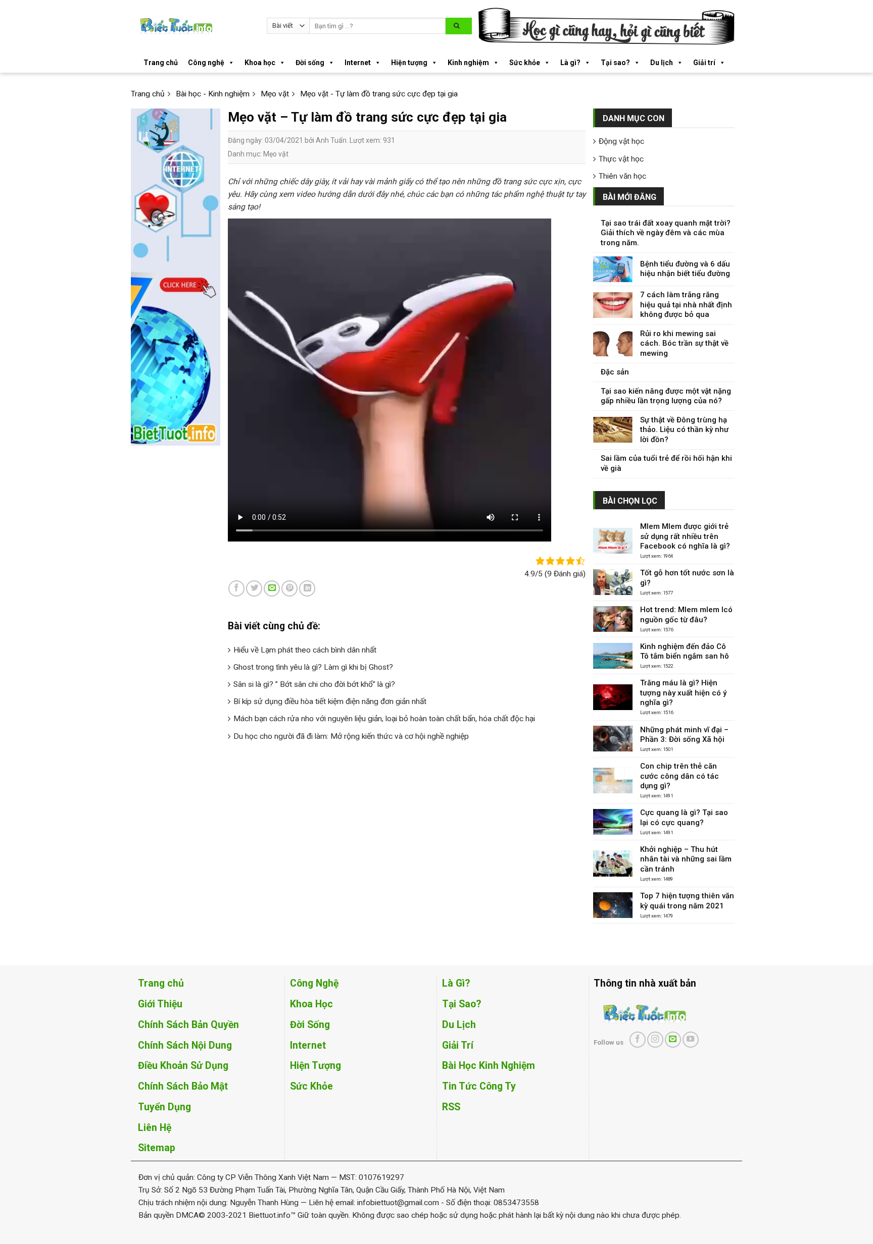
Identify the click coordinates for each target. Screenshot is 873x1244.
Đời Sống (310, 1025)
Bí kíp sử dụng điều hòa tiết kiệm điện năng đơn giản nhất (329, 701)
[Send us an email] (673, 1040)
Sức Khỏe (311, 1086)
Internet (358, 63)
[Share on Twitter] (254, 588)
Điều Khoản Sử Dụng (183, 1065)
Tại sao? (615, 63)
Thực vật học (621, 159)
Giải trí (704, 63)
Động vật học (621, 141)
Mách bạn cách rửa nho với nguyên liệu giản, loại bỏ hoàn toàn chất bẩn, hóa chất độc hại (384, 718)
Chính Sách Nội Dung (185, 1045)
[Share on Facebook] (236, 588)
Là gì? (570, 63)
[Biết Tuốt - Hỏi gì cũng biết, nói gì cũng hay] (195, 26)
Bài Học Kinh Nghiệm (488, 1065)
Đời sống (310, 63)
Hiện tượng (409, 63)
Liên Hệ (154, 1127)
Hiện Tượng (315, 1065)
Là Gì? (456, 983)
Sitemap (156, 1148)
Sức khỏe (524, 63)
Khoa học (260, 63)
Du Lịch (459, 1025)
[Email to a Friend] (272, 588)
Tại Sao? (461, 1004)
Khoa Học (311, 1004)
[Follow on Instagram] (655, 1040)
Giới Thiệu (160, 1004)
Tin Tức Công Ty (479, 1086)
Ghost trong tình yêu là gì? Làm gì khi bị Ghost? (313, 667)
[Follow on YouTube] (691, 1040)
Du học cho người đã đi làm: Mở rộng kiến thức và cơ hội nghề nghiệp (351, 736)
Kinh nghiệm (468, 63)
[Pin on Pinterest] (289, 588)
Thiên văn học (622, 176)
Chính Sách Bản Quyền (188, 1025)
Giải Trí (457, 1045)
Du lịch (661, 63)
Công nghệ (206, 63)
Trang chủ (160, 63)
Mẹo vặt (275, 154)
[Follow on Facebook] (637, 1040)
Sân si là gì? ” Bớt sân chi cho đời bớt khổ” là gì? (314, 684)
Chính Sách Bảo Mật (183, 1086)
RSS (451, 1107)
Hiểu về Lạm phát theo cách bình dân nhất (304, 650)
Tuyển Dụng (164, 1107)
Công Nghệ (314, 983)
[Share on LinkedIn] (307, 588)
